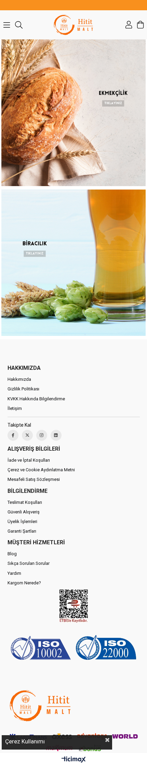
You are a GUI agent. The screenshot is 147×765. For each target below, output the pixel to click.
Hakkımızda (19, 379)
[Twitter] (27, 435)
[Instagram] (41, 435)
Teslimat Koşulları (25, 502)
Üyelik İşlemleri (22, 521)
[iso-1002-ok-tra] (74, 649)
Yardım (14, 573)
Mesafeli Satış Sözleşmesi (34, 479)
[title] (73, 263)
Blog (12, 553)
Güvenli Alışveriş (24, 511)
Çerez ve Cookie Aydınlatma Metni (41, 469)
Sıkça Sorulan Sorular (29, 563)
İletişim (15, 408)
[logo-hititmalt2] (40, 706)
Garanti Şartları (22, 531)
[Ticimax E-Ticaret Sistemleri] (74, 759)
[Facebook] (13, 435)
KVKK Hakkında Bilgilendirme (36, 398)
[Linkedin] (56, 435)
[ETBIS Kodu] (73, 606)
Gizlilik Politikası (23, 388)
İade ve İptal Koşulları (29, 460)
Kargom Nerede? (24, 582)
